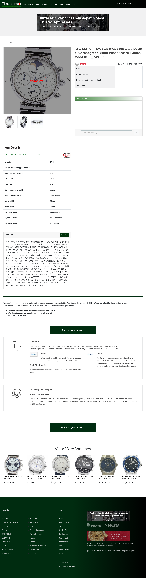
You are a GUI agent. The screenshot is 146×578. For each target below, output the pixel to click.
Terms (61, 553)
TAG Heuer (34, 549)
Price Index (63, 542)
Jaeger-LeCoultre (37, 530)
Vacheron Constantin (38, 546)
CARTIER (6, 542)
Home (61, 519)
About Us (62, 546)
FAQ (38, 4)
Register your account (73, 330)
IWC (12, 42)
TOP (5, 42)
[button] (6, 80)
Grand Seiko (7, 553)
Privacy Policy (64, 549)
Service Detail (47, 4)
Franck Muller (7, 549)
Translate (64, 235)
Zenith (32, 542)
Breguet (5, 530)
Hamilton (33, 519)
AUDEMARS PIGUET (11, 522)
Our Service (59, 4)
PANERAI (34, 522)
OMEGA (5, 526)
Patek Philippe (36, 534)
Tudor (32, 538)
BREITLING (6, 534)
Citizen (4, 546)
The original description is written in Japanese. (22, 154)
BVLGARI (6, 538)
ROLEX (5, 519)
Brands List (70, 4)
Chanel (33, 553)
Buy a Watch (29, 4)
